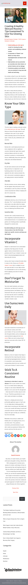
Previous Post (15, 488)
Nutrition (5, 561)
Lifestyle (12, 41)
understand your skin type (13, 129)
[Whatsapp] (21, 435)
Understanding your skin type (15, 45)
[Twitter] (9, 435)
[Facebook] (6, 435)
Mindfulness (6, 558)
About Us (11, 580)
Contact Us (16, 580)
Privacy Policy (19, 582)
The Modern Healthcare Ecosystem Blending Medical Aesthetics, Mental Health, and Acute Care (14, 512)
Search (22, 499)
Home (4, 553)
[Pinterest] (18, 435)
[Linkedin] (15, 435)
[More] (24, 435)
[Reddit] (12, 435)
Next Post (15, 492)
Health (4, 551)
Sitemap (20, 580)
